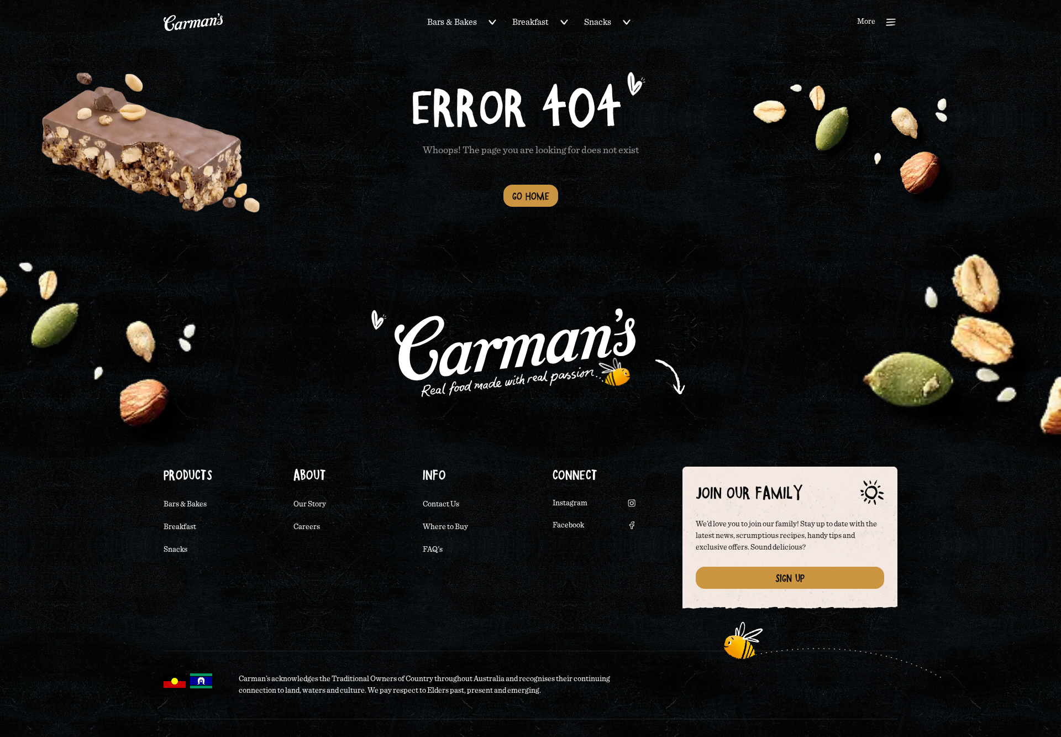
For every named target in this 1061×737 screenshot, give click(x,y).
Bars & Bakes (452, 22)
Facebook (568, 525)
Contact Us (441, 504)
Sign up (790, 578)
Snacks (597, 22)
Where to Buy (445, 527)
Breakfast (530, 22)
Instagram (570, 503)
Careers (306, 527)
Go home (530, 196)
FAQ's (433, 549)
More (866, 21)
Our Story (309, 504)
